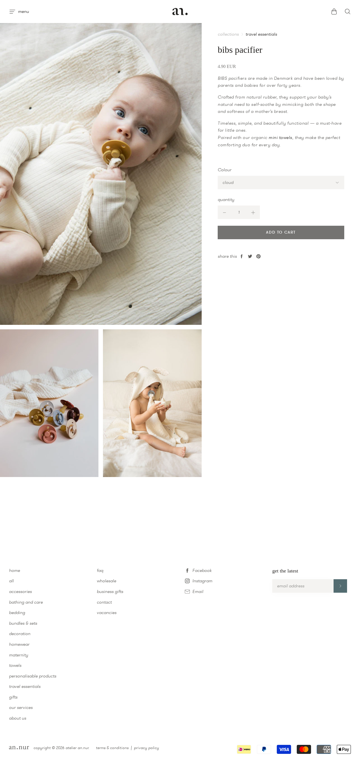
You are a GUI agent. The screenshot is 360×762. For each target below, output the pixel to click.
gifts (13, 697)
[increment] (253, 212)
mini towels (280, 137)
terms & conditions (112, 747)
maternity (18, 655)
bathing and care (26, 602)
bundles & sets (23, 623)
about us (17, 718)
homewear (19, 644)
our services (21, 707)
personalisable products (32, 676)
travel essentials (261, 34)
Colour (224, 170)
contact (104, 602)
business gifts (110, 591)
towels (15, 665)
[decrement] (224, 212)
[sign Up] (340, 586)
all (11, 581)
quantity (226, 199)
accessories (20, 591)
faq (100, 570)
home (14, 570)
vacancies (106, 612)
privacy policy (146, 747)
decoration (19, 633)
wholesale (106, 581)
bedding (17, 612)
